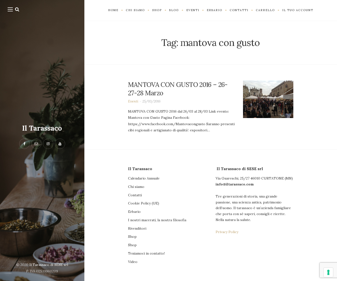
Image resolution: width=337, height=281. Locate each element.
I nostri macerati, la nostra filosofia (157, 220)
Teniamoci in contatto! (146, 253)
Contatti (135, 195)
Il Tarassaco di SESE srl (48, 264)
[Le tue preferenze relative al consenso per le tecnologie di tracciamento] (328, 272)
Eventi (133, 101)
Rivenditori (137, 228)
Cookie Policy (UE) (143, 203)
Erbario (134, 211)
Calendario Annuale (144, 178)
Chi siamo (136, 186)
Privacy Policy (227, 232)
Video (132, 262)
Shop (132, 236)
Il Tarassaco (42, 128)
